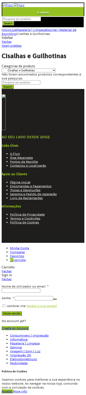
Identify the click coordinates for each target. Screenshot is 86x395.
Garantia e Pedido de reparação (33, 194)
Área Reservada (21, 158)
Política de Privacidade (27, 214)
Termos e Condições (25, 218)
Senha (8, 298)
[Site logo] (13, 5)
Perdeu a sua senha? (41, 306)
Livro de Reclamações (26, 198)
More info (20, 391)
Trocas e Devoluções (25, 190)
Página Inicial (20, 182)
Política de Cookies (24, 222)
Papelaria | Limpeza (31, 30)
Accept (7, 391)
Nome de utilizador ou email (25, 286)
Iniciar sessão (11, 313)
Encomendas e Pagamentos (31, 186)
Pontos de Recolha (24, 162)
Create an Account (15, 328)
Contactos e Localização (28, 166)
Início (6, 30)
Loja (13, 30)
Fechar (7, 42)
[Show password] (55, 299)
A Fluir (15, 154)
